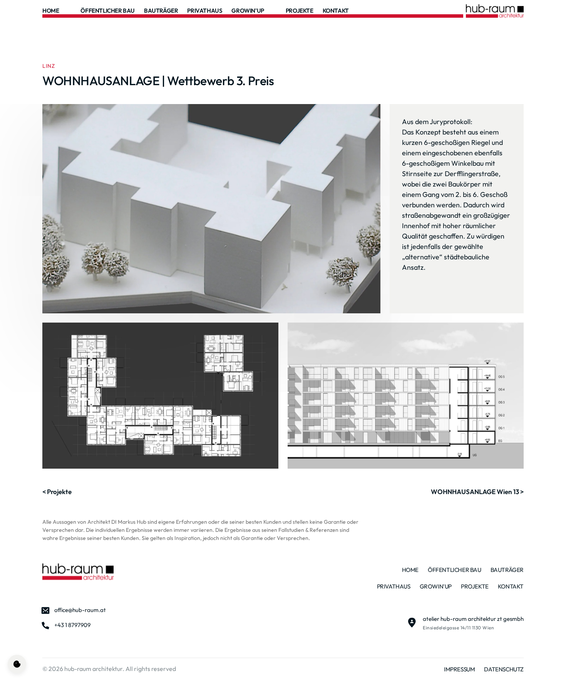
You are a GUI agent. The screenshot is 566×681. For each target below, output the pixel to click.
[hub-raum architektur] (78, 572)
